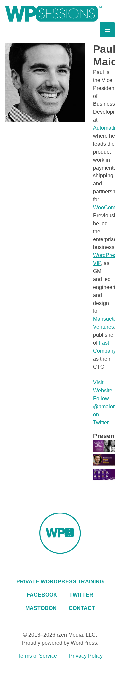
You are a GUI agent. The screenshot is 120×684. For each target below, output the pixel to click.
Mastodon (41, 608)
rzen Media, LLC (76, 635)
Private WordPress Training (60, 581)
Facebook (42, 595)
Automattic (105, 128)
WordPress (84, 643)
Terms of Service (37, 656)
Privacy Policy (86, 656)
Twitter (81, 595)
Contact (82, 608)
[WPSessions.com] (53, 13)
